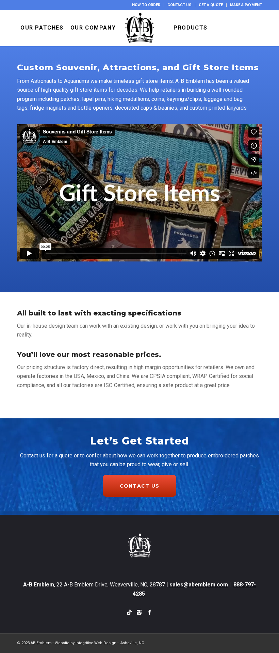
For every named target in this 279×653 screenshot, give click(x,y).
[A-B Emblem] (140, 28)
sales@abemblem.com (198, 584)
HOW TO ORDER (146, 5)
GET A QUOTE (211, 5)
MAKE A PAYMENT (246, 5)
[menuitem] (146, 5)
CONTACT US (179, 5)
